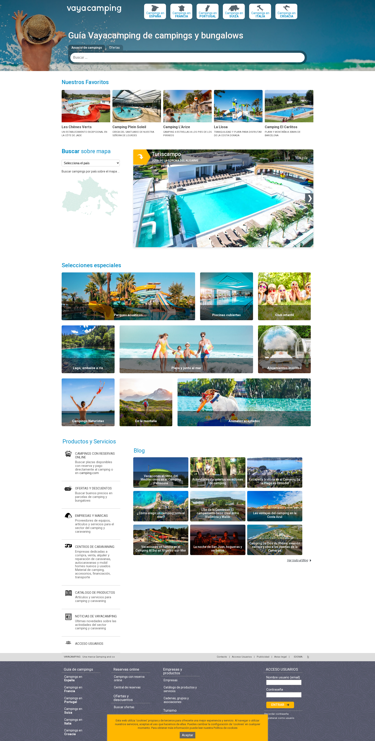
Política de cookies (225, 727)
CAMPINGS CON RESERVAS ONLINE (95, 455)
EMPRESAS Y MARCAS (91, 516)
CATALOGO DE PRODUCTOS (95, 593)
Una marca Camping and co (98, 656)
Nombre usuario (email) (283, 677)
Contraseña (274, 689)
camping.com (89, 473)
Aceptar (187, 735)
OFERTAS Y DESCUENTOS (93, 488)
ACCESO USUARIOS (89, 644)
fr (308, 656)
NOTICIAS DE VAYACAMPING (96, 616)
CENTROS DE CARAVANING (94, 547)
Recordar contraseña (276, 714)
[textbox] (187, 57)
